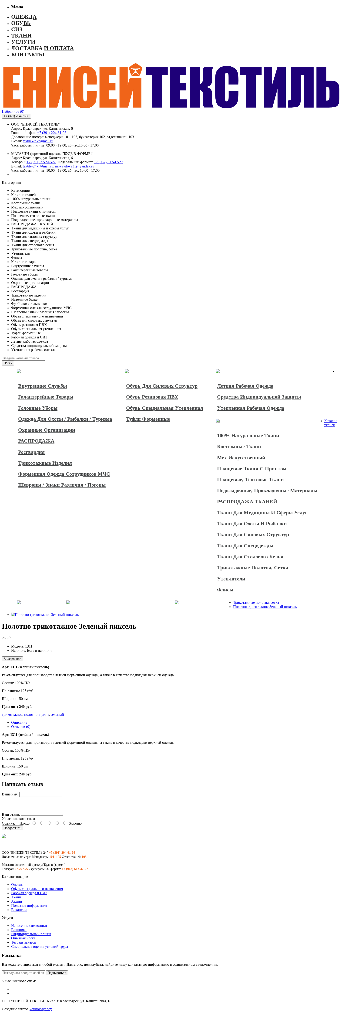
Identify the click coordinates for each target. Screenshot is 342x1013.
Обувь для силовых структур (162, 386)
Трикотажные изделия (45, 463)
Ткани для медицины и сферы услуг (262, 512)
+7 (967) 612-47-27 (108, 162)
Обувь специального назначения (37, 889)
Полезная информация (29, 905)
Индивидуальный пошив (31, 934)
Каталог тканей (330, 423)
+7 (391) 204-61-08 (51, 133)
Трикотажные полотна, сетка (252, 567)
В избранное (12, 659)
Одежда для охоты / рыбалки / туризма (65, 419)
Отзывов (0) (20, 727)
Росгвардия (31, 452)
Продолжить (12, 828)
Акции (16, 901)
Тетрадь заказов (23, 942)
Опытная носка (23, 938)
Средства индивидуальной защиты (259, 397)
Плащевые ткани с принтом (251, 468)
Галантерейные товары (45, 397)
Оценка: (8, 823)
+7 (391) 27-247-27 (41, 162)
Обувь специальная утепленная (164, 408)
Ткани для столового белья (250, 556)
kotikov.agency (41, 1009)
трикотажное (12, 714)
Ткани (16, 897)
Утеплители (231, 579)
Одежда (17, 885)
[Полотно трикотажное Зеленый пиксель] (45, 615)
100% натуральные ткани (248, 435)
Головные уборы (37, 408)
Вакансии (19, 910)
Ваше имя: (10, 794)
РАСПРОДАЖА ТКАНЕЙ (247, 502)
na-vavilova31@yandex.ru (74, 166)
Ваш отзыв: (11, 814)
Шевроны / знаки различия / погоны (62, 485)
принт (44, 714)
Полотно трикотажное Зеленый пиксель (265, 607)
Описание (19, 722)
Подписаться (57, 973)
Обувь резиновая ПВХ (152, 397)
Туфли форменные (148, 419)
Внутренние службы (42, 386)
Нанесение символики (29, 926)
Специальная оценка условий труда (39, 946)
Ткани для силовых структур (253, 534)
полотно (30, 714)
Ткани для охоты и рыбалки (252, 523)
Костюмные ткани (239, 446)
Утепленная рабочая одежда (250, 408)
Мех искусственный (241, 457)
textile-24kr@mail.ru (38, 141)
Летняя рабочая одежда (245, 386)
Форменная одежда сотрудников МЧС (64, 474)
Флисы (225, 590)
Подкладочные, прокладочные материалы (267, 490)
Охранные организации (46, 430)
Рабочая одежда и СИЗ (29, 893)
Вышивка (19, 930)
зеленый (57, 714)
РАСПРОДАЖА (36, 441)
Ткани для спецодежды (245, 546)
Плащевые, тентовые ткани (250, 479)
